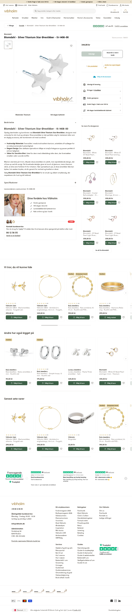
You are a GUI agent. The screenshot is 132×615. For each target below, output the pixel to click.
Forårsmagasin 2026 (63, 511)
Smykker (25, 18)
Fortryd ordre (82, 520)
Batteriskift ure (83, 558)
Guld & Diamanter (54, 18)
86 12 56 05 (12, 232)
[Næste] (73, 72)
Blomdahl (8, 34)
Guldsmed (60, 568)
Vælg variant (111, 317)
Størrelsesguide (83, 548)
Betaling (80, 533)
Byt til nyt (59, 553)
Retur (79, 525)
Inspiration (60, 528)
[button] (102, 91)
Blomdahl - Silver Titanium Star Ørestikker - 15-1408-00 (46, 25)
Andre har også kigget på (112, 66)
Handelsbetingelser (84, 518)
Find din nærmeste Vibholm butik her (25, 541)
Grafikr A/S (77, 610)
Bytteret (80, 528)
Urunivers (59, 520)
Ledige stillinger (105, 518)
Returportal (60, 550)
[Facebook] (112, 601)
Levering (80, 530)
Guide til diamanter (85, 553)
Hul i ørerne (10, 5)
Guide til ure (82, 563)
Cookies (80, 535)
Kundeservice (113, 5)
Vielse (98, 18)
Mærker (35, 18)
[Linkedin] (119, 601)
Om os (101, 511)
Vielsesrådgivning (62, 575)
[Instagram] (115, 601)
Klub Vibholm (32, 5)
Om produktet (92, 66)
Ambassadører (61, 535)
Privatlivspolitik (83, 523)
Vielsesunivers (61, 515)
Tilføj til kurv (90, 162)
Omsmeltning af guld (64, 572)
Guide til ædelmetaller (86, 555)
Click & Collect (82, 515)
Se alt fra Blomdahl (102, 250)
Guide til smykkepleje (85, 550)
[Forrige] (16, 72)
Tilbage (11, 25)
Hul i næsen (60, 558)
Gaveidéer (107, 18)
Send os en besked (13, 235)
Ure (42, 18)
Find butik (101, 5)
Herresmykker (69, 18)
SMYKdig (59, 538)
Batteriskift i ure (62, 560)
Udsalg (117, 18)
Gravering (59, 563)
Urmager (59, 565)
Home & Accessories (85, 18)
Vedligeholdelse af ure (85, 560)
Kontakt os (103, 515)
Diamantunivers (62, 518)
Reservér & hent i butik (113, 54)
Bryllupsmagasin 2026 (64, 513)
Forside (21, 25)
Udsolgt (91, 54)
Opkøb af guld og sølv (64, 548)
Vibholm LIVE (22, 5)
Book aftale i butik (62, 577)
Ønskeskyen (60, 525)
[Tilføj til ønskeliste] (71, 46)
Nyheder (15, 18)
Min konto (125, 5)
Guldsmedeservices (63, 570)
